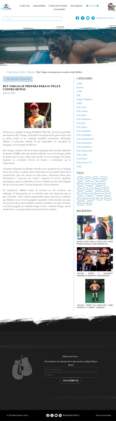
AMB (79, 83)
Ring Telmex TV (84, 162)
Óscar (99, 198)
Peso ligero (82, 115)
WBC (79, 166)
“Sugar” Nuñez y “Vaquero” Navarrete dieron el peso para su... (95, 274)
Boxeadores (39, 6)
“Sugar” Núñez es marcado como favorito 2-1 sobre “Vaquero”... (95, 306)
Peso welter (82, 154)
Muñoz (98, 188)
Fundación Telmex (58, 6)
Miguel (81, 203)
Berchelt (88, 193)
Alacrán (81, 188)
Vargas (103, 178)
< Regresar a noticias (17, 79)
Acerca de (25, 6)
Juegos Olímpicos (85, 99)
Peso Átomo (82, 111)
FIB (78, 95)
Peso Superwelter (84, 151)
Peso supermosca (84, 143)
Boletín (80, 87)
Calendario (59, 9)
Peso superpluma (84, 147)
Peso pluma (82, 127)
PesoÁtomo (82, 158)
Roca (80, 193)
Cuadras (91, 198)
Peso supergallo (84, 131)
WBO (80, 183)
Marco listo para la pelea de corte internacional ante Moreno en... (95, 243)
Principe (81, 198)
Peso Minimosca (84, 119)
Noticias (92, 6)
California (100, 183)
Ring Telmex (5, 7)
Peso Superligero (84, 135)
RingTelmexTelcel (102, 193)
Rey (106, 188)
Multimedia (76, 6)
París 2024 (81, 107)
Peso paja (81, 123)
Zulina (107, 198)
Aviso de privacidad (103, 415)
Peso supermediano (85, 139)
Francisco (89, 183)
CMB (79, 91)
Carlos (89, 188)
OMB (79, 103)
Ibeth (89, 203)
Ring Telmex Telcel (16, 72)
